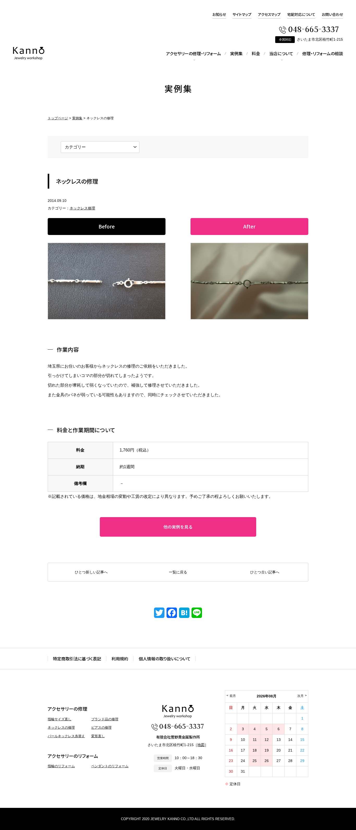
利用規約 (120, 658)
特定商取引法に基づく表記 (77, 658)
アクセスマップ (269, 14)
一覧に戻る (178, 572)
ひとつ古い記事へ (264, 572)
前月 (233, 696)
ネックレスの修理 (61, 727)
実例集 (236, 53)
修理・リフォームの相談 (322, 53)
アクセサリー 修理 (28, 53)
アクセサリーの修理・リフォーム (193, 53)
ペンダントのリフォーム (109, 766)
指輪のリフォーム (61, 766)
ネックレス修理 (82, 208)
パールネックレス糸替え (66, 736)
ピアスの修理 (101, 727)
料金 (256, 53)
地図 (201, 745)
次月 (300, 696)
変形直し (98, 736)
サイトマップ (241, 14)
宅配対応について (301, 14)
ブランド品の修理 (104, 719)
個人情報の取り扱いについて (165, 658)
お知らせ (219, 14)
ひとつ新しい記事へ (91, 572)
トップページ (58, 118)
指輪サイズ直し (59, 719)
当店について (281, 53)
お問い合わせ (332, 14)
